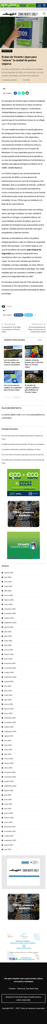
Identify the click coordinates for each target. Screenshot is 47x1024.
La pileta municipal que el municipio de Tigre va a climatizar (23, 444)
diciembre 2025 (10, 609)
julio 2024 (7, 686)
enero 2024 (8, 713)
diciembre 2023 (10, 718)
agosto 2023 (8, 736)
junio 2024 (8, 691)
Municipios (8, 347)
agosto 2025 (8, 627)
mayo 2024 (8, 695)
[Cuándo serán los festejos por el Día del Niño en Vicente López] (34, 351)
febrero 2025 (9, 654)
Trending (9, 306)
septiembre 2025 (10, 622)
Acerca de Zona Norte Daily (27, 989)
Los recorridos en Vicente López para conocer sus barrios (23, 454)
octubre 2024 (9, 672)
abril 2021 (7, 849)
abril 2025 (7, 645)
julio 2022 (7, 795)
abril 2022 (7, 809)
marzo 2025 (8, 650)
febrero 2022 (9, 818)
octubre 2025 (9, 618)
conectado (25, 414)
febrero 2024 (9, 709)
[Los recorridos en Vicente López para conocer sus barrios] (13, 351)
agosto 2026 (8, 573)
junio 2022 (8, 799)
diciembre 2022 (10, 772)
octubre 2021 (9, 836)
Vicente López (7, 51)
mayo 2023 (8, 749)
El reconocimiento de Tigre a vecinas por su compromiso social (36, 329)
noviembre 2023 (10, 722)
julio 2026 (7, 577)
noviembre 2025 (10, 613)
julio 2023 (7, 740)
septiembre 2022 (10, 786)
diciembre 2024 (10, 663)
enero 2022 (8, 822)
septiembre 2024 (10, 677)
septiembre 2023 (10, 731)
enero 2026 (8, 604)
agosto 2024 (8, 681)
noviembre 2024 (10, 668)
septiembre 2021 (10, 840)
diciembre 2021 (10, 827)
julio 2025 (7, 632)
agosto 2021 (8, 845)
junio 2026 (8, 582)
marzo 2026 (8, 595)
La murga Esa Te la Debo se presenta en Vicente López (11, 329)
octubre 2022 (9, 781)
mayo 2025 (8, 641)
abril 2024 (7, 700)
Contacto (12, 989)
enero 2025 (8, 659)
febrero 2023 (9, 763)
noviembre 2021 (10, 831)
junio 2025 (8, 636)
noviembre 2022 (10, 777)
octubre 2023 (9, 727)
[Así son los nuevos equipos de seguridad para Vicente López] (13, 376)
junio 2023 (8, 745)
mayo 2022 (8, 804)
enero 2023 (8, 768)
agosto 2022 (8, 790)
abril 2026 (7, 591)
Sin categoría (9, 372)
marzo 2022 (8, 813)
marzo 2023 (8, 759)
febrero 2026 (9, 600)
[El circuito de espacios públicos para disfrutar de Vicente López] (34, 376)
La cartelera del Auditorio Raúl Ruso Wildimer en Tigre (21, 449)
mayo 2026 (8, 586)
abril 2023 (7, 754)
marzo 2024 (8, 704)
